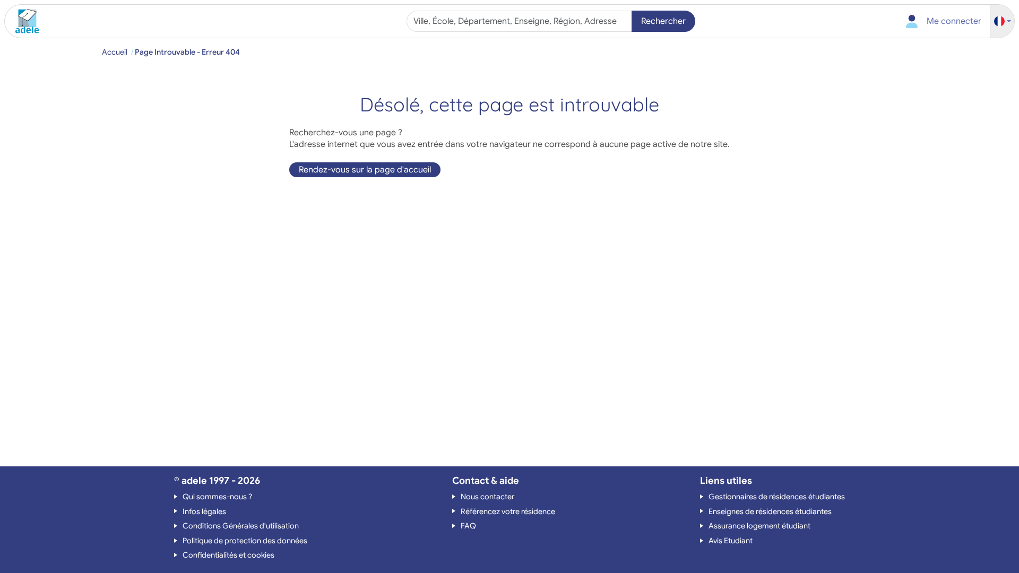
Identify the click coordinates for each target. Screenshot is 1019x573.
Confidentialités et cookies (228, 555)
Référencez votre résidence (508, 511)
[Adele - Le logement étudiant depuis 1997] (23, 21)
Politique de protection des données (245, 540)
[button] (1002, 21)
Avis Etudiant (731, 540)
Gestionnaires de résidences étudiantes (777, 496)
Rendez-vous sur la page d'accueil (365, 169)
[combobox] (520, 21)
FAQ (468, 526)
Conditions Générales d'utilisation (241, 526)
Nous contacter (487, 496)
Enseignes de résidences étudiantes (770, 511)
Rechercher (663, 21)
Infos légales (204, 511)
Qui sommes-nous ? (217, 496)
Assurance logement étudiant (759, 526)
